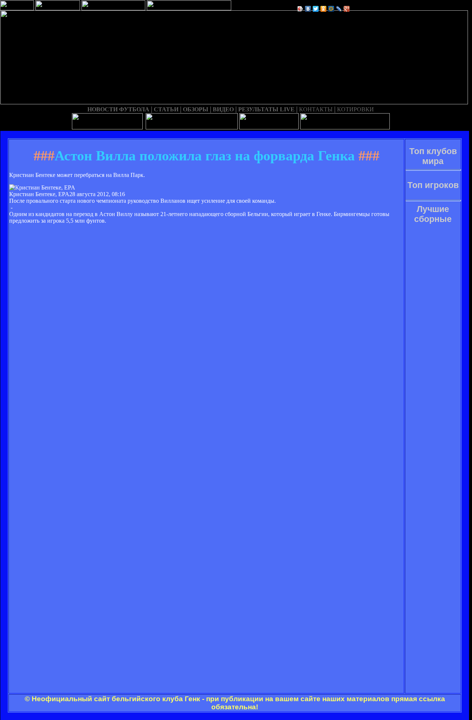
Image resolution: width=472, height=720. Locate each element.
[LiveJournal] (339, 9)
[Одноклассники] (323, 9)
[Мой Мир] (331, 9)
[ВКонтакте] (308, 9)
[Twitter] (316, 9)
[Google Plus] (347, 9)
